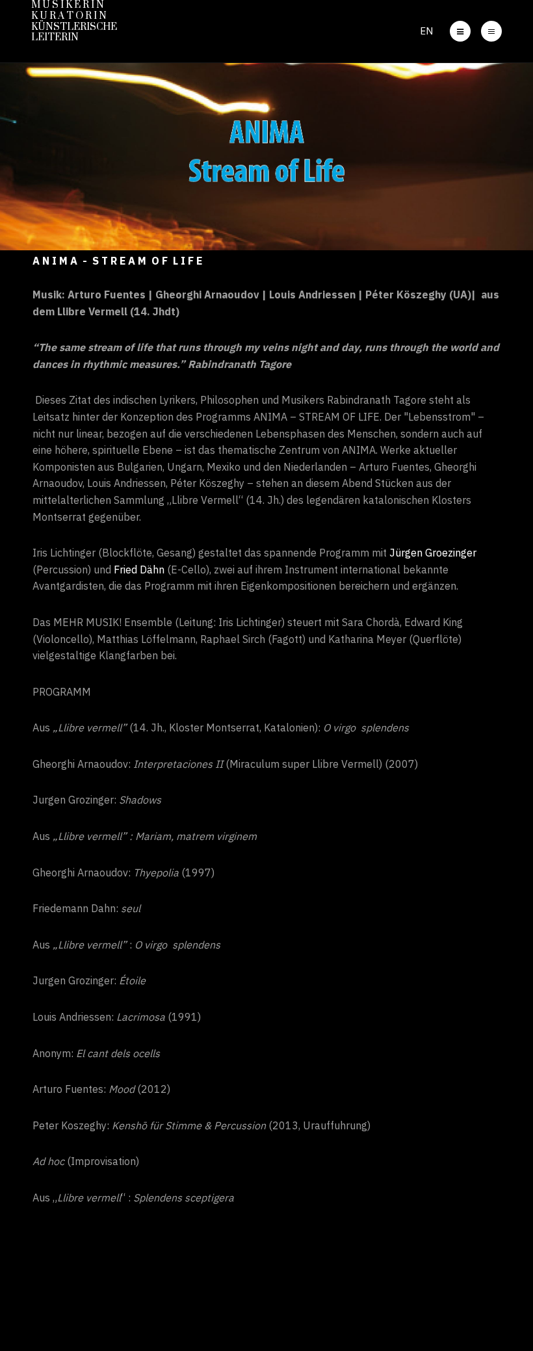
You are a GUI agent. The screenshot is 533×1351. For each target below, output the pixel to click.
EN (426, 31)
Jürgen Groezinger (432, 552)
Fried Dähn (139, 569)
